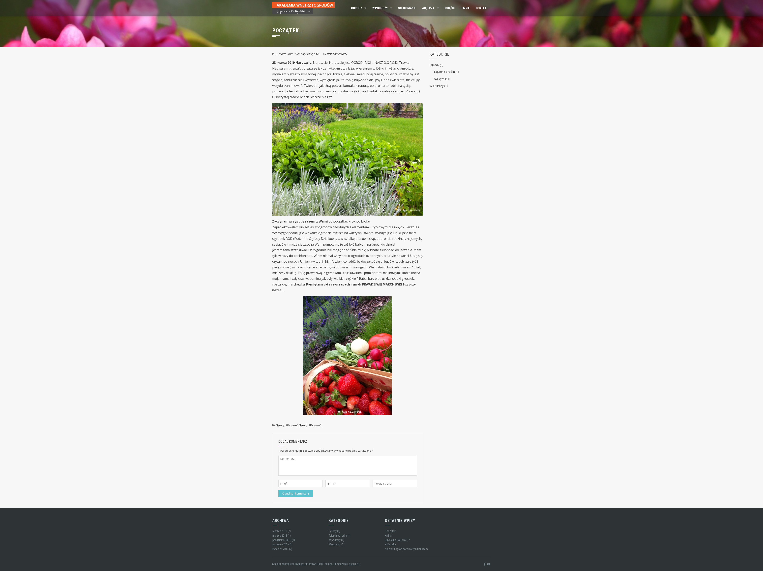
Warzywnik (292, 425)
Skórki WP (354, 563)
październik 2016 (281, 540)
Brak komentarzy (337, 54)
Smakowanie (407, 8)
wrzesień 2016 (280, 544)
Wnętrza (428, 8)
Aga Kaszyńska (310, 54)
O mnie (465, 8)
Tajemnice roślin (444, 72)
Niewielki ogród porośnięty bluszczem (406, 549)
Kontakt (482, 8)
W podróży (380, 8)
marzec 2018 (279, 535)
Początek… (391, 531)
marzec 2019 (279, 531)
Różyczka (390, 544)
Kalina (388, 535)
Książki (450, 8)
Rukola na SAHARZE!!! (397, 540)
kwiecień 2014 (280, 549)
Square (300, 563)
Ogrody (356, 8)
